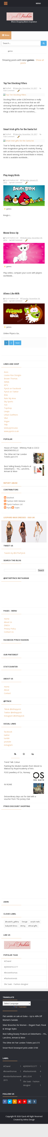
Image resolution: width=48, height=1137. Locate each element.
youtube (7, 741)
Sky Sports (8, 401)
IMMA (6, 382)
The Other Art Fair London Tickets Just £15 (15, 455)
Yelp (6, 424)
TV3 (5, 405)
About (6, 690)
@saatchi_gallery (12, 921)
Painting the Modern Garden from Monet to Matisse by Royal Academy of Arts (23, 767)
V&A (6, 418)
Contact (7, 693)
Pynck (9, 507)
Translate (22, 1007)
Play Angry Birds (11, 175)
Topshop (8, 408)
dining (22, 926)
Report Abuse (10, 483)
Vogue (6, 421)
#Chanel (7, 961)
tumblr (7, 738)
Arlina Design (29, 1119)
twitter (7, 735)
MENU (38, 3)
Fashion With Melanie (16, 501)
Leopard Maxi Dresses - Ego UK (19, 517)
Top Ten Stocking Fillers (15, 83)
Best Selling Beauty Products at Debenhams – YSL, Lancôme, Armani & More (17, 469)
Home (6, 618)
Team (16, 507)
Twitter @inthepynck (13, 712)
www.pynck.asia (11, 428)
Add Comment (9, 90)
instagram (8, 745)
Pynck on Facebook (12, 388)
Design (24, 921)
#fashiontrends (10, 978)
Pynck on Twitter (11, 391)
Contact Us (9, 632)
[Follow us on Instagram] (29, 1101)
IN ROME (8, 784)
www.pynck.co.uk (11, 431)
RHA (6, 395)
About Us (8, 622)
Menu (6, 35)
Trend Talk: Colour (12, 762)
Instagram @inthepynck (14, 716)
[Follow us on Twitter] (10, 1101)
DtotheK (10, 497)
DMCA (7, 625)
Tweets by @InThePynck (14, 553)
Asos (6, 372)
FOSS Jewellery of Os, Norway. (17, 772)
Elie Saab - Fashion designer (16, 984)
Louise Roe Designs (12, 375)
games (8, 209)
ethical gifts (32, 926)
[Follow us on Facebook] (5, 1101)
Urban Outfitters (11, 414)
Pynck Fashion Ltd (14, 504)
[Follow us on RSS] (15, 1101)
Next (17, 343)
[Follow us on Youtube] (19, 1101)
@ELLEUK (27, 1076)
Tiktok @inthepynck (12, 709)
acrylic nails (35, 921)
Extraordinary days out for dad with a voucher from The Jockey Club (20, 797)
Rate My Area (10, 398)
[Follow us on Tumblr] (34, 1101)
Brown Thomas (10, 378)
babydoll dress (11, 926)
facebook (8, 731)
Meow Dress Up (10, 232)
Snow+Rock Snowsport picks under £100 (20, 1047)
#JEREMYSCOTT (11, 967)
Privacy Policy (10, 628)
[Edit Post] (18, 90)
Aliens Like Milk (11, 293)
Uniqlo (6, 411)
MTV (6, 385)
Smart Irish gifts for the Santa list (20, 129)
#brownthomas (10, 972)
